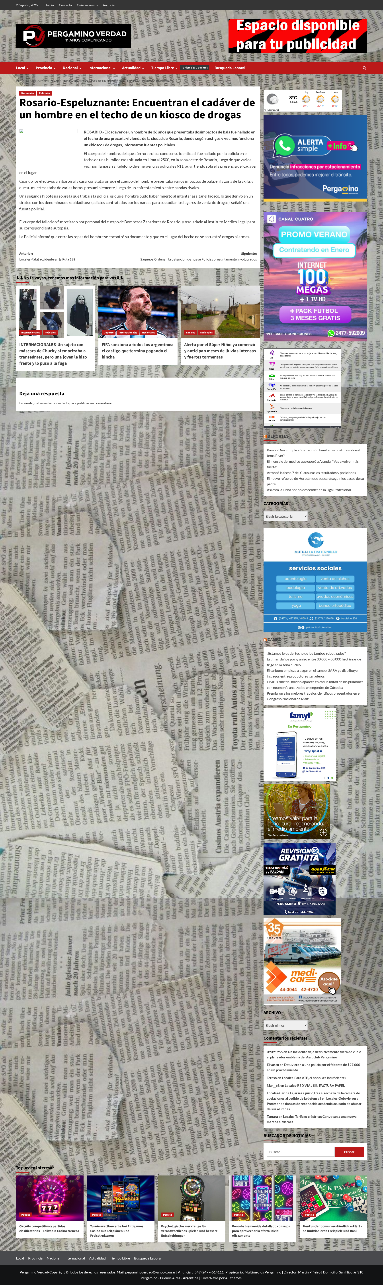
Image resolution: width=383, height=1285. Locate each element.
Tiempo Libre (179, 68)
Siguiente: (198, 256)
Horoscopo (334, 427)
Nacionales (27, 93)
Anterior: (47, 256)
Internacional (99, 68)
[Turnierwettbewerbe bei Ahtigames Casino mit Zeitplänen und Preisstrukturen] (120, 1197)
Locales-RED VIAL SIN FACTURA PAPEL (315, 1085)
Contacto (65, 5)
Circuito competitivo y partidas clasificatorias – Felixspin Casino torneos (49, 1228)
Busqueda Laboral (230, 68)
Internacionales (30, 333)
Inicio (50, 5)
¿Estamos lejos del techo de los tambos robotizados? (306, 653)
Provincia (44, 68)
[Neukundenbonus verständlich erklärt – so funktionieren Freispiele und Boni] (333, 1197)
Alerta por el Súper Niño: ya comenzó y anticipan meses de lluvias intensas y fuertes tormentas (220, 351)
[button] (364, 68)
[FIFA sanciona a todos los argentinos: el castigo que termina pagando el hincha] (138, 312)
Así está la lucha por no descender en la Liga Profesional (309, 490)
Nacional (70, 68)
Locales (190, 333)
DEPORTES (278, 436)
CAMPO (275, 640)
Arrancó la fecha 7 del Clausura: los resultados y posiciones (311, 472)
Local (20, 68)
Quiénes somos (87, 5)
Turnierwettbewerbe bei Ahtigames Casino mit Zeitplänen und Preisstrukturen (116, 1231)
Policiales (44, 93)
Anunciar (109, 5)
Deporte (108, 333)
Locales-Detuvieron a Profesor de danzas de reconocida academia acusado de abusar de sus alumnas (314, 1103)
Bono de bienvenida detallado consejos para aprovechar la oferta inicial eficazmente (261, 1231)
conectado (61, 403)
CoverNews (210, 1278)
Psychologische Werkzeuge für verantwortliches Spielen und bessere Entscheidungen (189, 1231)
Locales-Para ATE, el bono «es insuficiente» (314, 1078)
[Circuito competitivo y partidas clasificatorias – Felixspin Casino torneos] (50, 1197)
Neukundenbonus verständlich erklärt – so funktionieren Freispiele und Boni (332, 1228)
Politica (25, 1215)
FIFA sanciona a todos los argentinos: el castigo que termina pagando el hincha (138, 351)
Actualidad (131, 68)
